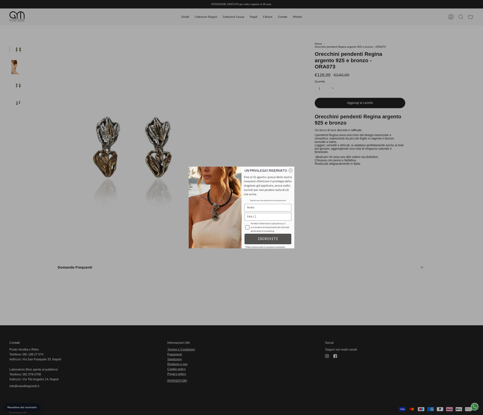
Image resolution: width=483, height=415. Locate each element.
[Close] (290, 170)
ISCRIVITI (268, 239)
